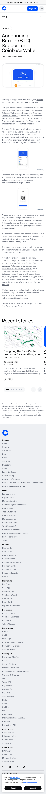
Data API (6, 693)
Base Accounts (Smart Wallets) (16, 671)
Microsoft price (9, 758)
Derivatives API (9, 725)
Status (5, 576)
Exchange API (8, 714)
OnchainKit (7, 689)
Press (4, 458)
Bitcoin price (8, 732)
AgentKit (6, 703)
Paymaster (7, 686)
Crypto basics (8, 508)
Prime (5, 631)
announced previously (14, 247)
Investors (6, 465)
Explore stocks (9, 497)
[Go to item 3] (13, 389)
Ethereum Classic (10, 116)
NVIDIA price (8, 751)
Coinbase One (8, 591)
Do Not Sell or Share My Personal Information (22, 483)
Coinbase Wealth (9, 595)
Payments (6, 620)
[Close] (40, 777)
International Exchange (12, 642)
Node (4, 700)
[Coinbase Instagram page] (17, 767)
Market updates (9, 519)
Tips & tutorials (9, 512)
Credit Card (7, 598)
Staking (5, 635)
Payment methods (10, 566)
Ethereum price (9, 736)
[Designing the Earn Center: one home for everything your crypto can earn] (23, 354)
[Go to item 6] (21, 389)
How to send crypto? (11, 537)
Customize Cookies (30, 782)
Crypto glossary (9, 515)
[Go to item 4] (16, 389)
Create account (9, 555)
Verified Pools (8, 649)
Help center (7, 548)
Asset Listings (8, 613)
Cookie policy (8, 475)
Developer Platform (11, 657)
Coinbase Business (10, 617)
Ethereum (37, 113)
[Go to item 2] (11, 389)
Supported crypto (10, 573)
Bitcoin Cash (20, 250)
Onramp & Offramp (10, 675)
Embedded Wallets (10, 668)
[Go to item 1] (7, 389)
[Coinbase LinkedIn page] (10, 767)
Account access (9, 569)
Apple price (7, 754)
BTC (4, 102)
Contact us (7, 551)
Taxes (4, 540)
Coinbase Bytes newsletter (14, 505)
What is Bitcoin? (9, 522)
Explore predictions (11, 606)
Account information (11, 562)
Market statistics (10, 501)
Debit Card (7, 602)
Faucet (5, 711)
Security (6, 461)
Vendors (6, 468)
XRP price (6, 743)
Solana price (7, 740)
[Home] (4, 8)
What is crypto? (9, 526)
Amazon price (8, 761)
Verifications (8, 696)
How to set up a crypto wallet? (15, 533)
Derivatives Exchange (12, 646)
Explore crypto (8, 494)
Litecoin (30, 250)
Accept (33, 788)
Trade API (6, 682)
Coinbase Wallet (27, 102)
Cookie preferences (11, 479)
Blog (4, 454)
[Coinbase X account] (3, 767)
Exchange (6, 639)
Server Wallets (9, 664)
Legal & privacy (9, 472)
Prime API (6, 721)
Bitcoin (40, 100)
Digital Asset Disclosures (13, 486)
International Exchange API (14, 718)
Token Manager (9, 624)
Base (4, 660)
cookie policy (15, 777)
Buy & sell (6, 584)
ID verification (8, 559)
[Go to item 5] (19, 389)
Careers (5, 447)
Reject (13, 788)
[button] (41, 8)
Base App (6, 588)
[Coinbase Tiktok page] (24, 767)
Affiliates (6, 450)
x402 (4, 678)
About (5, 443)
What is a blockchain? (11, 530)
